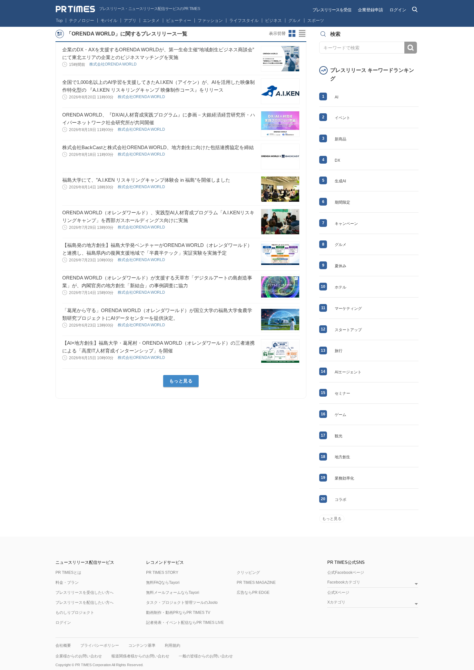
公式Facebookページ (345, 572)
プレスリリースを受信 (331, 9)
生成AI (340, 181)
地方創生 (342, 457)
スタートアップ (348, 330)
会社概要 (63, 645)
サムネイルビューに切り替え (292, 33)
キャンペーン (346, 223)
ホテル (340, 287)
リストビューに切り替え (302, 33)
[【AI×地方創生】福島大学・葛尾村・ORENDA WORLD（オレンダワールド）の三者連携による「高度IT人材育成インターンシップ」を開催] (280, 352)
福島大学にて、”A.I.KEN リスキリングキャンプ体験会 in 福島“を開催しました (146, 180)
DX (337, 160)
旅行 (338, 351)
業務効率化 (344, 478)
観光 (338, 436)
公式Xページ (338, 592)
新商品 (340, 139)
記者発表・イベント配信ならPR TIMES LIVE (185, 622)
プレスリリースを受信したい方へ (84, 592)
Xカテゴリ (336, 602)
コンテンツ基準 (141, 645)
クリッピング (248, 572)
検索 (410, 48)
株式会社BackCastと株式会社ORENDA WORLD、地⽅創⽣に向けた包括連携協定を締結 (158, 147)
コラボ (340, 499)
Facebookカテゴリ (343, 582)
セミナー (342, 393)
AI (336, 97)
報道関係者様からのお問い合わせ (140, 656)
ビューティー (178, 20)
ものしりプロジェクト (74, 612)
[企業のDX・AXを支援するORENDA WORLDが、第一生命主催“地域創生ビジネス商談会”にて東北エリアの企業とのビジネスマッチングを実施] (280, 59)
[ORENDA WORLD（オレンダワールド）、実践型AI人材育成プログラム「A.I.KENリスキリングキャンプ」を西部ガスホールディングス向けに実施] (280, 222)
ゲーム (340, 414)
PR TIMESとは (68, 572)
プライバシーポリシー (99, 645)
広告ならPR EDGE (253, 592)
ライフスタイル (244, 20)
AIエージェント (348, 372)
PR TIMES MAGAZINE (256, 582)
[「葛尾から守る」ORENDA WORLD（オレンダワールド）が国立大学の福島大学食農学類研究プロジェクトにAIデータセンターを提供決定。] (280, 319)
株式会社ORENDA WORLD (113, 64)
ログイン (398, 9)
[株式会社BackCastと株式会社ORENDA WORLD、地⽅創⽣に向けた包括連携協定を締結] (280, 156)
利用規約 (172, 645)
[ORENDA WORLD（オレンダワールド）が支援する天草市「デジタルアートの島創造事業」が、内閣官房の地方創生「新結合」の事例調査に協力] (280, 287)
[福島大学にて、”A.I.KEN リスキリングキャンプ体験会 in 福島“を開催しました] (280, 189)
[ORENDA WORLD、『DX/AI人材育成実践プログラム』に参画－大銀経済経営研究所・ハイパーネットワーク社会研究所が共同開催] (280, 124)
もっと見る (181, 380)
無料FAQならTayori (163, 582)
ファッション (210, 20)
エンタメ (151, 20)
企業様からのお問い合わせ (78, 656)
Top (59, 20)
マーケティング (348, 308)
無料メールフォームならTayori (172, 592)
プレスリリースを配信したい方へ (84, 602)
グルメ (294, 20)
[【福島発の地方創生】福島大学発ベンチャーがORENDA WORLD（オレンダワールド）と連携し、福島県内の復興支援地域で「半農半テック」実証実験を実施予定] (280, 254)
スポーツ (315, 20)
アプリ (130, 20)
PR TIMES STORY (162, 572)
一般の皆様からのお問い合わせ (206, 656)
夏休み (340, 266)
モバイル (109, 20)
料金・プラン (67, 582)
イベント (342, 118)
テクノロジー (81, 20)
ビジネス (273, 20)
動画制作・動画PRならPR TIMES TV (178, 612)
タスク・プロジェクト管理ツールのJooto (182, 602)
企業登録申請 (370, 9)
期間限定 (342, 202)
